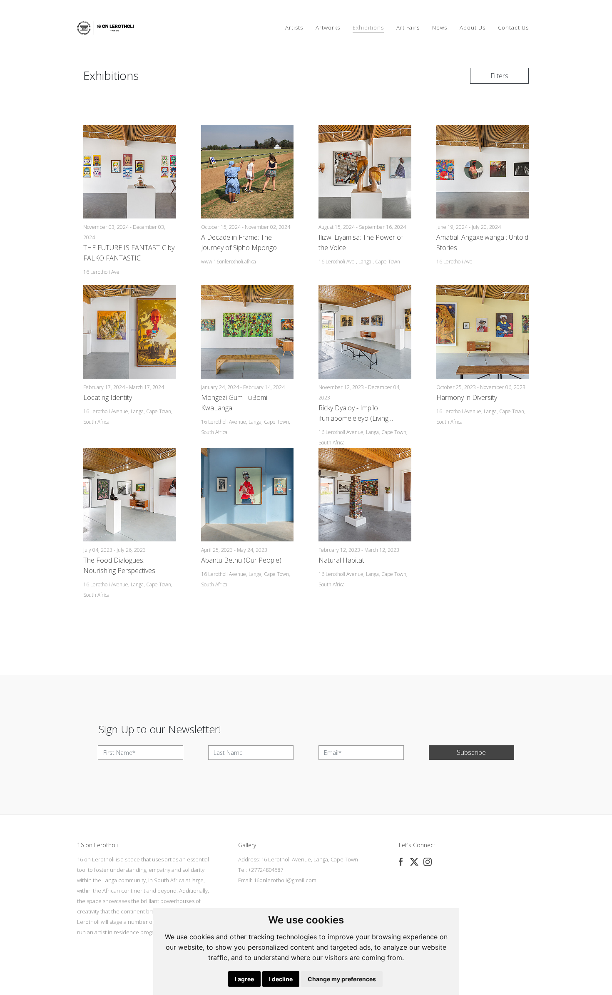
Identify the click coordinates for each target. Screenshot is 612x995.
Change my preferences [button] (342, 979)
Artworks (328, 27)
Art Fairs (408, 27)
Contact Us (513, 27)
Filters (499, 75)
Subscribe (471, 752)
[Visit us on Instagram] (427, 862)
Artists (294, 27)
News (439, 27)
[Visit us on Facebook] (401, 862)
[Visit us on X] (414, 862)
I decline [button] (281, 979)
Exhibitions (368, 27)
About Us (472, 27)
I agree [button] (244, 979)
